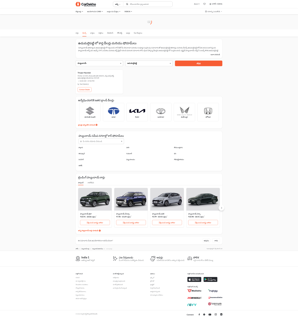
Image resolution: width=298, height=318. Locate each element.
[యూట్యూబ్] (210, 315)
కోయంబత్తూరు (178, 147)
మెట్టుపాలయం (130, 159)
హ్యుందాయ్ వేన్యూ (122, 214)
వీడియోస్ (110, 33)
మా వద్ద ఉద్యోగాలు (81, 281)
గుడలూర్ (129, 153)
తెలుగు (196, 4)
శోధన (199, 63)
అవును (206, 240)
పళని (127, 147)
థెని (175, 153)
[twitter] (204, 315)
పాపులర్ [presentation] (80, 183)
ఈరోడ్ (80, 165)
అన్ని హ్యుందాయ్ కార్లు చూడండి (88, 230)
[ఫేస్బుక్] (199, 315)
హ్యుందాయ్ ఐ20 (158, 214)
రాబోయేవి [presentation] (91, 183)
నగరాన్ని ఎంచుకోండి (213, 11)
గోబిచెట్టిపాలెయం (179, 159)
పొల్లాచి (81, 147)
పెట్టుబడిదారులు (80, 295)
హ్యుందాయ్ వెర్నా (194, 214)
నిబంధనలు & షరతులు (82, 284)
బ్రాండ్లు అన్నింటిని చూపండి (86, 125)
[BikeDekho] (194, 291)
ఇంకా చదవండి (215, 54)
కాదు (216, 240)
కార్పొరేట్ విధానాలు (81, 291)
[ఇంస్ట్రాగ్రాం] (216, 315)
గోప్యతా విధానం (80, 288)
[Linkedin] (221, 315)
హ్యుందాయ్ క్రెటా (86, 214)
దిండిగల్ (81, 159)
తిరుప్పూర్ (82, 153)
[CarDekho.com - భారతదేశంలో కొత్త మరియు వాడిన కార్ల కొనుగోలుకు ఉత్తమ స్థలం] (86, 4)
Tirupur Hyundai (84, 73)
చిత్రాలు (100, 33)
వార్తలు (92, 33)
